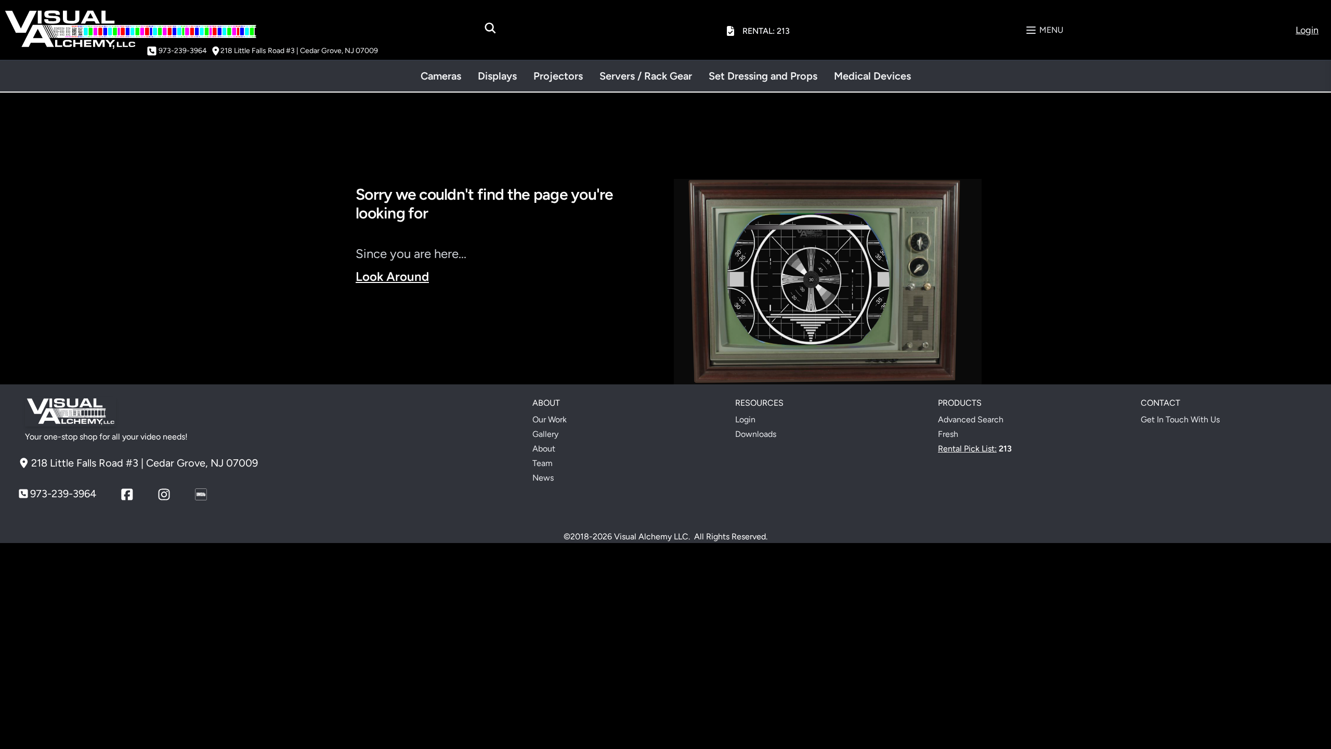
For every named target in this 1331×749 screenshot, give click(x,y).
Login (745, 419)
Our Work (549, 419)
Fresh (948, 434)
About (543, 449)
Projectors (558, 76)
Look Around (392, 276)
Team (542, 463)
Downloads (755, 434)
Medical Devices (872, 76)
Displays (497, 76)
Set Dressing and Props (763, 76)
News (543, 478)
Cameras (441, 76)
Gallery (545, 434)
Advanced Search (970, 419)
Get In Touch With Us (1180, 419)
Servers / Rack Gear (645, 76)
